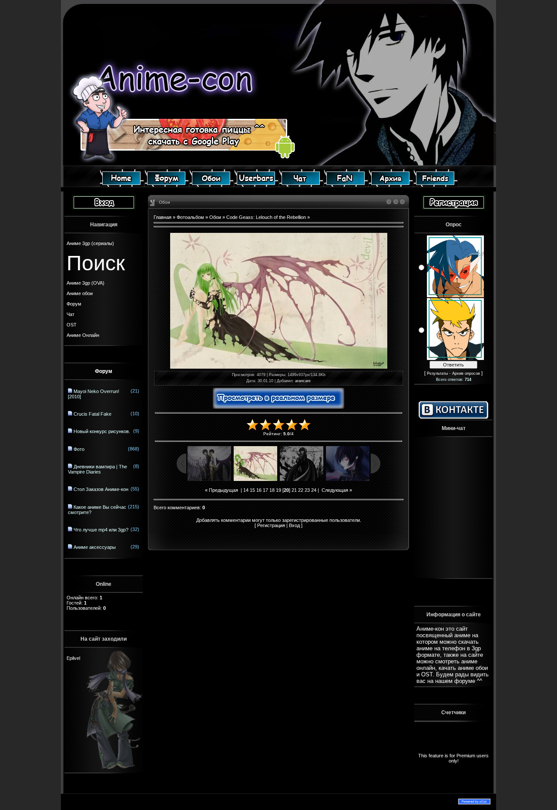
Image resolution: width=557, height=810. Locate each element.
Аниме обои (80, 293)
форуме (464, 681)
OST (72, 324)
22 (300, 490)
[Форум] (166, 185)
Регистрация (271, 525)
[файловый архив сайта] (391, 185)
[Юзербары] (256, 185)
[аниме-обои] (211, 185)
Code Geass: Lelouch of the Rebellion (266, 217)
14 (245, 490)
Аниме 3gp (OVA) (85, 283)
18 (272, 490)
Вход (294, 525)
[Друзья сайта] (435, 185)
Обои (215, 217)
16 (259, 490)
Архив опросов (466, 373)
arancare (303, 381)
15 (252, 490)
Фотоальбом (190, 217)
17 (265, 490)
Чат (70, 314)
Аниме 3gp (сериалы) (90, 243)
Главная (162, 217)
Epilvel (73, 649)
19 (278, 490)
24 (313, 490)
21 (294, 490)
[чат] (301, 185)
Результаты (437, 373)
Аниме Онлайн (83, 335)
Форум (74, 303)
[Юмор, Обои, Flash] (346, 185)
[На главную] (122, 185)
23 (307, 490)
